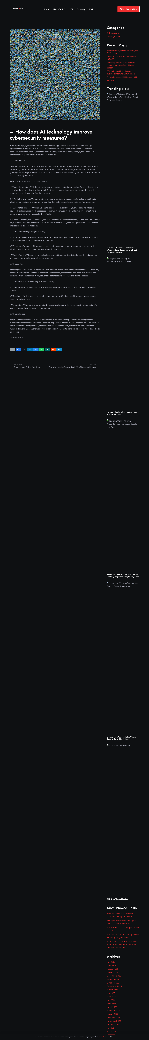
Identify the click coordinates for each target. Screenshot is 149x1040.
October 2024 (113, 1024)
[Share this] (18, 349)
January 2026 (112, 972)
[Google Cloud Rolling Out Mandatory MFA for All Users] (123, 336)
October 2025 (113, 983)
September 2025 (114, 986)
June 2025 (111, 996)
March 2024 (112, 1031)
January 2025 (112, 1014)
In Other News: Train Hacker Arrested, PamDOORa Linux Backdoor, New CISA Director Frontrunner (123, 944)
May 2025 (111, 1000)
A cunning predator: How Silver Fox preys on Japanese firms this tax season (121, 65)
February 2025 (113, 1010)
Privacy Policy (102, 1037)
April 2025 (111, 1003)
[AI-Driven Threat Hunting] (123, 822)
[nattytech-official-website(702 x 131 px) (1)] (19, 9)
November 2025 (114, 979)
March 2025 (112, 1007)
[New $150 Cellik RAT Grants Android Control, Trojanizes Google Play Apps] (123, 498)
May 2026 (111, 962)
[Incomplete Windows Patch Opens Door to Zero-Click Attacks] (123, 661)
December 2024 (114, 1017)
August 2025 (112, 989)
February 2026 (113, 969)
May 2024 (111, 1028)
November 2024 (114, 1021)
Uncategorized (113, 36)
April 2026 (111, 965)
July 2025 (111, 993)
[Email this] (12, 349)
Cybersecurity (113, 33)
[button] (113, 9)
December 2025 (114, 976)
